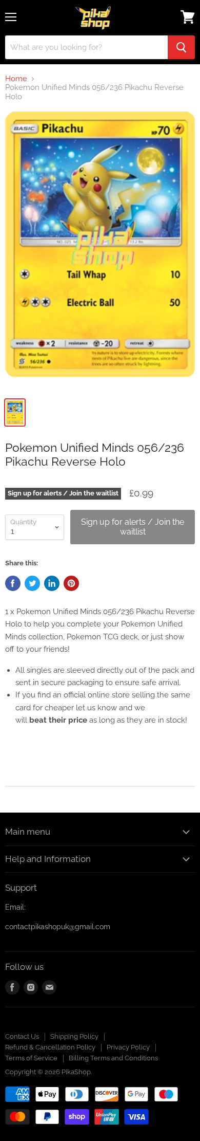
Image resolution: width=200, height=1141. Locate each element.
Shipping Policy (74, 1036)
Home (16, 79)
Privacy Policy (128, 1047)
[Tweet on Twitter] (32, 583)
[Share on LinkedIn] (51, 583)
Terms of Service (31, 1058)
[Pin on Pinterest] (71, 583)
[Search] (181, 47)
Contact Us (22, 1036)
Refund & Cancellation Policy (50, 1047)
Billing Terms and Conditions (113, 1058)
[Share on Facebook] (13, 583)
